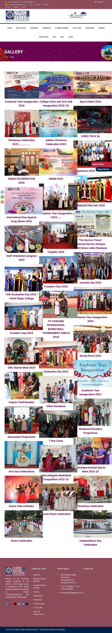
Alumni (46, 4)
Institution (20, 28)
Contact (36, 592)
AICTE (24, 7)
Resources (90, 28)
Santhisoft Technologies (56, 629)
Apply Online (98, 164)
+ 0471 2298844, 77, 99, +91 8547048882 (20, 2)
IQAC (54, 37)
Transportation (39, 604)
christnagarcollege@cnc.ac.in (72, 593)
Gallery (16, 7)
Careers (8, 7)
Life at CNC (77, 28)
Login (70, 37)
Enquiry (38, 4)
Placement (38, 600)
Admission (47, 28)
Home (9, 28)
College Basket (103, 169)
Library (102, 28)
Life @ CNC (38, 608)
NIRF (62, 37)
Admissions (38, 596)
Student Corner (61, 28)
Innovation (43, 37)
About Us (36, 575)
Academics (34, 28)
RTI (31, 4)
